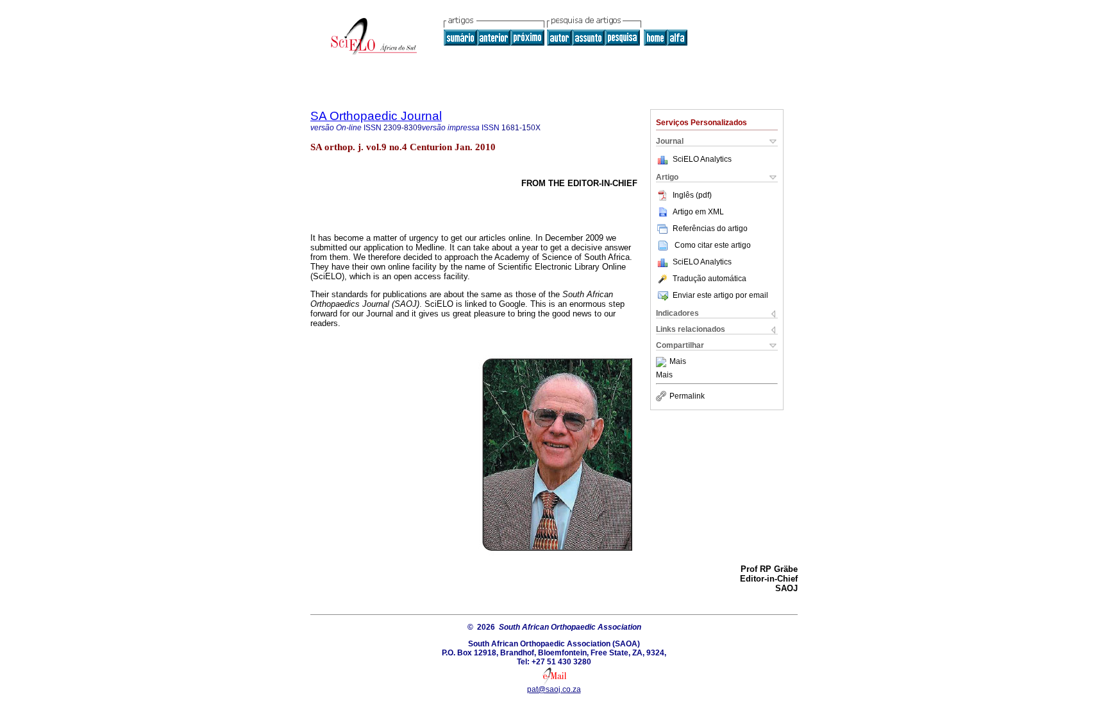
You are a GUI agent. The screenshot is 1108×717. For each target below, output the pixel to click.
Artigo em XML (698, 211)
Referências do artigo (710, 228)
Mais (677, 362)
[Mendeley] (662, 362)
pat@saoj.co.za (554, 689)
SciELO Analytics (702, 159)
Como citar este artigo (713, 245)
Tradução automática (709, 278)
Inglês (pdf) (692, 195)
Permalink (687, 396)
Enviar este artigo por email (720, 295)
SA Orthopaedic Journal (376, 116)
